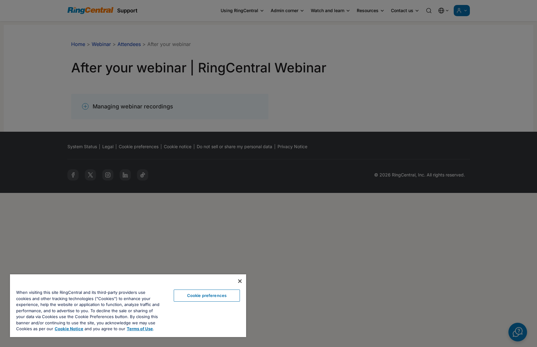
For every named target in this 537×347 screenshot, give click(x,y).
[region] (128, 305)
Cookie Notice (69, 328)
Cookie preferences (207, 295)
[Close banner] (240, 281)
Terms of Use (140, 328)
